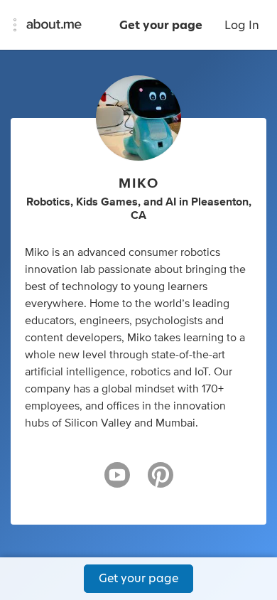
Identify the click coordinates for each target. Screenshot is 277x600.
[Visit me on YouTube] (117, 481)
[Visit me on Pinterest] (160, 481)
